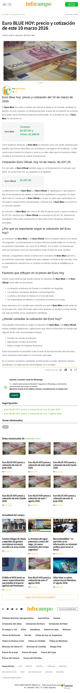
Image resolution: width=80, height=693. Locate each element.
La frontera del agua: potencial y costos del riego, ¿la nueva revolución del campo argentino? (38, 544)
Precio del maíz (29, 652)
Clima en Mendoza (58, 641)
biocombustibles (35, 672)
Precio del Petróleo (32, 658)
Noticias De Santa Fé (12, 646)
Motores (67, 629)
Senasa (56, 618)
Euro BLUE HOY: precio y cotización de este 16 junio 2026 (13, 465)
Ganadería (35, 629)
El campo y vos (9, 629)
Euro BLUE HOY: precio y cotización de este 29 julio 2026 (14, 498)
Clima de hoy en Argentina (48, 635)
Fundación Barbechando (11, 678)
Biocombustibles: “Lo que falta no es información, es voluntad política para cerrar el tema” (65, 544)
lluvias (27, 635)
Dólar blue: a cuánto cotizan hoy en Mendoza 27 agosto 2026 (64, 580)
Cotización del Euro (35, 623)
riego (22, 672)
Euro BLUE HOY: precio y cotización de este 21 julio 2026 (32, 409)
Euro (23, 14)
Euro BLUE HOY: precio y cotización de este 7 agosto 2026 (32, 413)
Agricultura (43, 618)
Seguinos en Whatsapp (72, 4)
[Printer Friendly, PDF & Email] (75, 370)
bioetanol (60, 672)
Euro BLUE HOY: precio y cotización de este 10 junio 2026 (64, 498)
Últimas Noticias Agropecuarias (18, 618)
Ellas (23, 629)
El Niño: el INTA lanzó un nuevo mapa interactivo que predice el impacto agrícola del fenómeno (13, 581)
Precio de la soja (10, 652)
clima (20, 666)
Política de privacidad (67, 609)
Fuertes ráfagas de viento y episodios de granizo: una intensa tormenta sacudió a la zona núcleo (14, 542)
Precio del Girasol (10, 658)
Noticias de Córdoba (36, 646)
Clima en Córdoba (36, 641)
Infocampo (5, 14)
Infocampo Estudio (9, 672)
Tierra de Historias (11, 635)
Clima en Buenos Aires (13, 641)
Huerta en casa (51, 629)
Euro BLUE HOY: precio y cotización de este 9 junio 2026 (64, 465)
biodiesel (49, 672)
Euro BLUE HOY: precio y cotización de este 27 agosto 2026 (39, 580)
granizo (29, 666)
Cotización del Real (58, 623)
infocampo (8, 472)
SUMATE (14, 395)
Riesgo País (55, 646)
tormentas (51, 666)
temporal (39, 666)
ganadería (62, 666)
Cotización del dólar (12, 623)
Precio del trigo (48, 652)
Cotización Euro (15, 14)
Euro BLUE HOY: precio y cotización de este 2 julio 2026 (39, 465)
